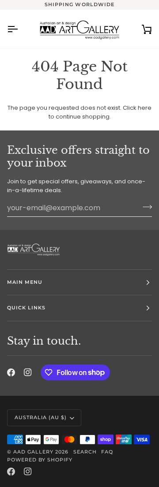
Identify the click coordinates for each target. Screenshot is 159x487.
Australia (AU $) (41, 417)
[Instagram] (28, 372)
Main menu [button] (24, 282)
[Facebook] (11, 372)
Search (85, 452)
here (144, 108)
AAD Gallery (33, 452)
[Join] (144, 207)
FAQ (107, 452)
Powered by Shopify (39, 460)
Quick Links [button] (26, 308)
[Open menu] (20, 29)
